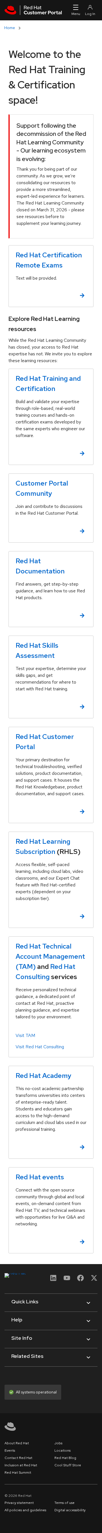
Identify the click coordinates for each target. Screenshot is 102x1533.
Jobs (58, 1443)
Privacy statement (19, 1503)
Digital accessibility (70, 1510)
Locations (62, 1450)
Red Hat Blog (65, 1458)
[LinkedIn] (53, 1280)
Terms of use (64, 1503)
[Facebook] (80, 1280)
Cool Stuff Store (67, 1465)
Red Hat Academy (43, 1075)
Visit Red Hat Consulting (40, 1047)
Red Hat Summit (18, 1472)
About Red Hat (17, 1443)
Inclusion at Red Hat (21, 1465)
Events (10, 1450)
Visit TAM (25, 1035)
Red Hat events (40, 1177)
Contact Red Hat (18, 1458)
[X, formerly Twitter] (94, 1278)
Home (9, 27)
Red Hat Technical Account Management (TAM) (50, 956)
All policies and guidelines (25, 1510)
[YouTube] (66, 1280)
